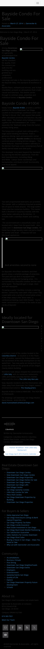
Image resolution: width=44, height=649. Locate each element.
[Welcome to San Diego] (4, 3)
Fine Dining (11, 562)
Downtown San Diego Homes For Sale (22, 480)
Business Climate (14, 560)
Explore (10, 580)
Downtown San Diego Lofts (17, 485)
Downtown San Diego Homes (18, 482)
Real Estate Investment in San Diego (21, 527)
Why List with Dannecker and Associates (23, 545)
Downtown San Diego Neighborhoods (22, 565)
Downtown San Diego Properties (20, 477)
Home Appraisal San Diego (17, 515)
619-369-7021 (7, 616)
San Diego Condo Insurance (18, 525)
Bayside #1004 (19, 108)
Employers (11, 570)
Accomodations (13, 557)
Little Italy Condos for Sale (17, 492)
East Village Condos (15, 487)
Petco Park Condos (14, 495)
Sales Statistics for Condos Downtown (22, 535)
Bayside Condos (8, 58)
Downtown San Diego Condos (19, 472)
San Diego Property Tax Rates (19, 522)
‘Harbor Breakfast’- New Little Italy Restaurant (22, 448)
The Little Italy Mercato (28, 379)
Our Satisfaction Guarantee (18, 532)
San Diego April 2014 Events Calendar (22, 454)
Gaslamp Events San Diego (17, 575)
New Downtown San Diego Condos (21, 475)
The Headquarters (28, 388)
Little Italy (8, 374)
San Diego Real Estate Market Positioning (23, 530)
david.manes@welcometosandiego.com (18, 402)
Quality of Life (12, 577)
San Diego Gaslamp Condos (18, 490)
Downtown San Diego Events (18, 567)
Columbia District (9, 356)
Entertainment (13, 572)
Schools (10, 587)
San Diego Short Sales (16, 537)
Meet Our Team (8, 620)
